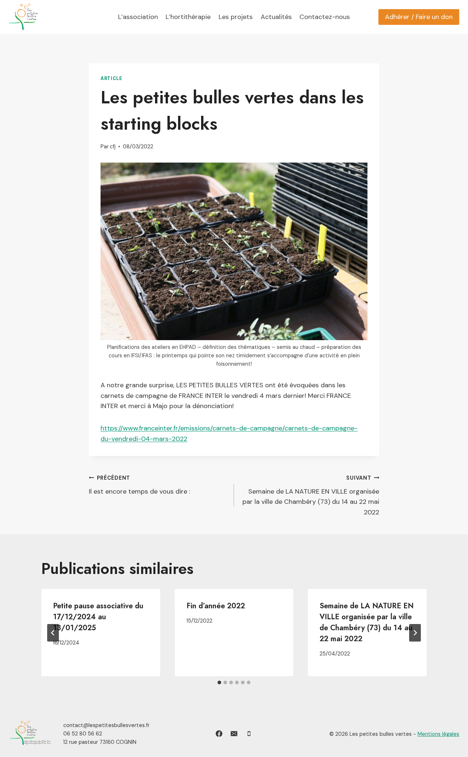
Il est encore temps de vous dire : (139, 485)
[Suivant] (415, 633)
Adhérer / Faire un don (419, 16)
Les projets (236, 16)
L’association (138, 16)
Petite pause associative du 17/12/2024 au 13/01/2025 (98, 617)
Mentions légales (438, 734)
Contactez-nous (324, 16)
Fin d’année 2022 (215, 606)
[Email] (234, 733)
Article (111, 78)
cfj (113, 146)
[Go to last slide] (53, 633)
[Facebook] (219, 733)
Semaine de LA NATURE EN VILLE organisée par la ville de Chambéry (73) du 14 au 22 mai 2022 (310, 496)
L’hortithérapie (188, 16)
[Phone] (249, 733)
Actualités (276, 16)
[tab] (219, 682)
